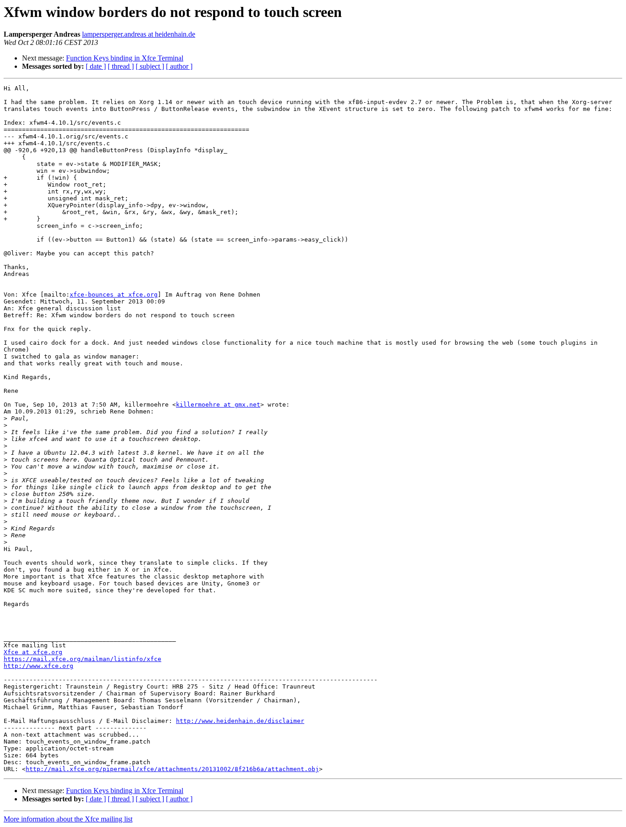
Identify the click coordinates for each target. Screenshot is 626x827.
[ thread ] (121, 66)
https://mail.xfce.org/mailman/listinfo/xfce (82, 659)
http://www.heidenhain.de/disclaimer (240, 720)
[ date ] (96, 66)
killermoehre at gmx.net (218, 404)
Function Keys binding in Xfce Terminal (124, 58)
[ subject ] (150, 66)
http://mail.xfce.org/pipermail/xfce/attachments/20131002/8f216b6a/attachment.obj (172, 769)
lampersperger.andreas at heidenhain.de (138, 34)
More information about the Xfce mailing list (68, 819)
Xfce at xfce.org (33, 652)
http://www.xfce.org (38, 665)
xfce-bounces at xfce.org (114, 294)
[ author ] (179, 66)
